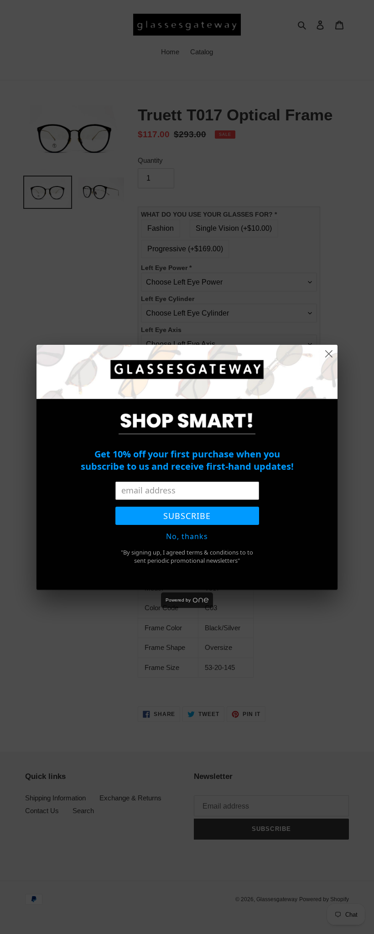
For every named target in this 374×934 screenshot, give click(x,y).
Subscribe (187, 515)
